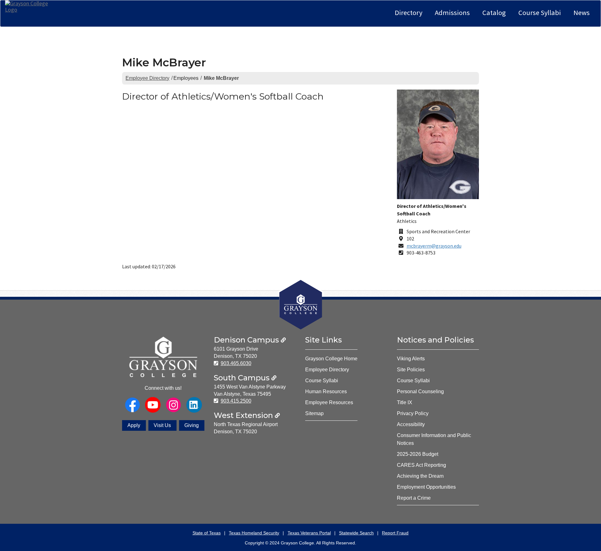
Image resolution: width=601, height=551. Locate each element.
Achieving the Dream (420, 476)
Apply (133, 425)
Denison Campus (247, 339)
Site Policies (411, 369)
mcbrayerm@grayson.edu (434, 246)
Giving (191, 425)
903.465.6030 (236, 363)
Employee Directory (147, 78)
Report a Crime (414, 498)
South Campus (242, 377)
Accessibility (411, 424)
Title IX (404, 402)
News (581, 12)
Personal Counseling (420, 391)
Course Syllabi (539, 12)
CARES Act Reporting (421, 465)
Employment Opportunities (426, 487)
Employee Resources (329, 402)
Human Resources (326, 391)
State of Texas (207, 532)
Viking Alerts (411, 358)
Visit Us (162, 425)
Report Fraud (395, 532)
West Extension (244, 415)
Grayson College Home (331, 358)
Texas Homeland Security (254, 532)
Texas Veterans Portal (309, 532)
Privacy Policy (413, 413)
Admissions (452, 12)
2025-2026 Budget (417, 454)
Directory (408, 12)
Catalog (494, 12)
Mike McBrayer (221, 78)
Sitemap (314, 413)
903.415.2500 (236, 401)
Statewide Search (356, 532)
